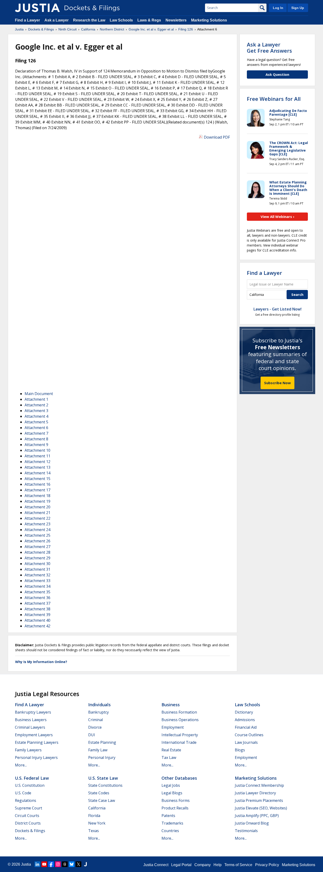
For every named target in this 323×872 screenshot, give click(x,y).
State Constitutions (105, 785)
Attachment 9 (36, 444)
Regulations (25, 800)
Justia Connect (155, 865)
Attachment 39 (37, 614)
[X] (78, 864)
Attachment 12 (37, 461)
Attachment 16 (37, 484)
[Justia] (37, 8)
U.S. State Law (103, 778)
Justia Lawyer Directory (255, 792)
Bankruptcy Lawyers (33, 712)
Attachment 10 (37, 450)
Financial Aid (246, 727)
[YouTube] (44, 864)
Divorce (95, 727)
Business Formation (179, 712)
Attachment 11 (37, 456)
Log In (278, 8)
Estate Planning (102, 742)
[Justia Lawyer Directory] (85, 864)
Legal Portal (181, 865)
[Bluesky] (71, 864)
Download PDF (217, 137)
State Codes (98, 792)
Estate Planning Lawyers (36, 742)
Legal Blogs (172, 792)
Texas (93, 830)
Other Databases (179, 778)
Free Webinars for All (274, 99)
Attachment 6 (36, 427)
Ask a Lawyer (57, 20)
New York (96, 823)
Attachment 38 (37, 609)
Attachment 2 (36, 405)
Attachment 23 (37, 524)
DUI (91, 734)
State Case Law (101, 800)
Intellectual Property (180, 734)
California (96, 808)
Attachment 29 (37, 558)
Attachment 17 (37, 490)
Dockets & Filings (30, 830)
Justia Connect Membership (259, 785)
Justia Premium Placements (259, 800)
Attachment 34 (37, 586)
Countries (170, 830)
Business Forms (176, 800)
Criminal (95, 719)
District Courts (28, 823)
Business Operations (180, 719)
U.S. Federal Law (32, 778)
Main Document (39, 393)
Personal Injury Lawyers (36, 757)
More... (21, 765)
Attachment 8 (36, 439)
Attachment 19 (37, 501)
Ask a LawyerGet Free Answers (269, 47)
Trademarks (172, 823)
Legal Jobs (171, 785)
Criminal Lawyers (30, 727)
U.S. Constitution (29, 785)
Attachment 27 (37, 546)
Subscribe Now (277, 382)
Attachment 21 (37, 512)
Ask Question (277, 74)
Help (218, 865)
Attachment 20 (37, 507)
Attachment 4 (36, 416)
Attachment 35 (37, 592)
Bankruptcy (98, 712)
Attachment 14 (37, 473)
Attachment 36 (37, 597)
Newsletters (176, 20)
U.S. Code (23, 792)
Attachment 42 (37, 626)
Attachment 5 (36, 422)
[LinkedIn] (37, 864)
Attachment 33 (37, 580)
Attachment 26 (37, 541)
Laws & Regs (149, 20)
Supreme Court (28, 808)
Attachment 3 (36, 410)
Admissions (245, 719)
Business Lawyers (31, 719)
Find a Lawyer (27, 20)
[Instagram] (58, 864)
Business (171, 704)
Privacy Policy (267, 865)
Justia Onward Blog (252, 823)
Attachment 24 (37, 529)
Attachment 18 (37, 495)
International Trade (179, 742)
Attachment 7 (36, 433)
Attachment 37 (37, 603)
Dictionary (244, 712)
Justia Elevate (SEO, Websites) (261, 808)
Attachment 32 (37, 575)
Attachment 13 (37, 467)
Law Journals (246, 742)
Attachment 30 (37, 563)
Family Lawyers (28, 750)
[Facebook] (51, 864)
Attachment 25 (37, 535)
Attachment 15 (37, 478)
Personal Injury (101, 757)
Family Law (97, 750)
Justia (26, 864)
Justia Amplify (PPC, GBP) (257, 815)
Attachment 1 (36, 399)
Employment (173, 727)
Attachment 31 (37, 569)
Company (202, 865)
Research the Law (89, 20)
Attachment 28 (37, 552)
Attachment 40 (37, 620)
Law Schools (121, 20)
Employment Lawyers (34, 734)
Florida (94, 815)
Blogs (240, 750)
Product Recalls (175, 808)
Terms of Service (238, 865)
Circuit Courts (27, 815)
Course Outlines (249, 734)
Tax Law (169, 757)
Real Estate (171, 750)
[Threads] (65, 864)
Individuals (99, 704)
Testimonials (246, 830)
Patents (168, 815)
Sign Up (297, 8)
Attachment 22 (37, 518)
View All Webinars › (277, 216)
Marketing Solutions (209, 20)
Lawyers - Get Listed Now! (277, 309)
